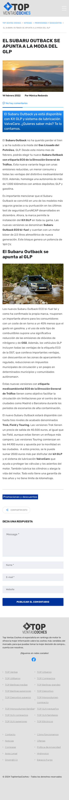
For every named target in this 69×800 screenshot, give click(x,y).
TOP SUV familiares (47, 715)
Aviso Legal (11, 753)
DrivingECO (11, 759)
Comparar (10, 747)
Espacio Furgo (45, 759)
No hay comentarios (16, 103)
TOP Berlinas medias (16, 684)
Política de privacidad (49, 747)
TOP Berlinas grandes (48, 684)
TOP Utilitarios (12, 678)
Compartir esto (18, 510)
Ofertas (41, 740)
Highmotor (43, 753)
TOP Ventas (11, 672)
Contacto (10, 734)
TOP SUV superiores (16, 721)
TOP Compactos (46, 678)
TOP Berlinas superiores (18, 691)
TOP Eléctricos (45, 721)
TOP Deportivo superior (18, 697)
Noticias (9, 740)
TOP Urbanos (44, 672)
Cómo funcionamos (47, 734)
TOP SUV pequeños (48, 708)
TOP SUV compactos (16, 715)
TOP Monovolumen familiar (19, 708)
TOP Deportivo (45, 691)
